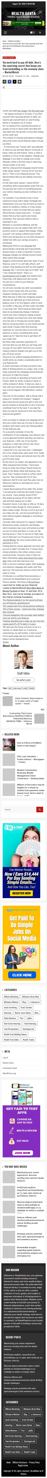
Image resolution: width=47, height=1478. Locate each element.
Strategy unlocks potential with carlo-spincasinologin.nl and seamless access (9, 1237)
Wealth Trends (28, 1039)
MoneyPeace (34, 582)
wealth (25, 688)
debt (10, 688)
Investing (7, 1012)
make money (17, 688)
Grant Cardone (26, 1007)
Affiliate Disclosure (20, 1462)
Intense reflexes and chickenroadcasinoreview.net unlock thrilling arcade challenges (9, 1222)
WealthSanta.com (22, 1275)
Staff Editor (9, 76)
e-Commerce (35, 1002)
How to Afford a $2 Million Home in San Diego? (9, 744)
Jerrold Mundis (9, 540)
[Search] (40, 32)
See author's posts (23, 679)
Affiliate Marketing (11, 996)
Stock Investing (30, 1023)
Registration (23, 1465)
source (6, 642)
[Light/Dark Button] (32, 32)
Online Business (10, 1018)
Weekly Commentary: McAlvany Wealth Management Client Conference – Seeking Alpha (9, 774)
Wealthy (31, 688)
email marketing (10, 1007)
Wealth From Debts (9, 58)
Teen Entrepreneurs (11, 1028)
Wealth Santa (23, 13)
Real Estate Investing (12, 1023)
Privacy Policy (34, 1462)
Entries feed (8, 1063)
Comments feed (10, 1068)
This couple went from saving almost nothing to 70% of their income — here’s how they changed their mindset (23, 609)
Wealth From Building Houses (15, 1034)
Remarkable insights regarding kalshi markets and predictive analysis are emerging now (9, 1252)
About (8, 1462)
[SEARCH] (39, 809)
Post (21, 1018)
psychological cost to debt (14, 276)
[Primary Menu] (5, 32)
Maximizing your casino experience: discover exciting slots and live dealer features (9, 1177)
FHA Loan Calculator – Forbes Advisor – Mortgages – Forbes (9, 759)
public (29, 1018)
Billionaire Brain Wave (30, 996)
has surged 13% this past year (30, 111)
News (37, 1012)
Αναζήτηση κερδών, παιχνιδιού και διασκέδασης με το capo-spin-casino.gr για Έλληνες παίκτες (9, 1192)
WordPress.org (9, 1073)
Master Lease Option (23, 1012)
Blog (24, 1002)
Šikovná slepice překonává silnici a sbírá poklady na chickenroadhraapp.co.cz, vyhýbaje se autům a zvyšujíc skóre (9, 1207)
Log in (5, 1057)
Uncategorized (28, 1028)
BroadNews (35, 1470)
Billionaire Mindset (11, 1002)
